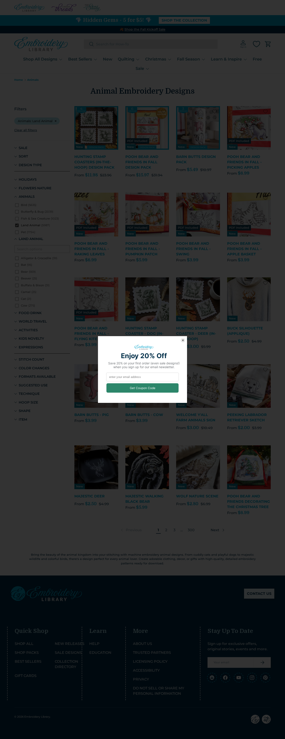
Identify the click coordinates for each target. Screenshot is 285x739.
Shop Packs (27, 652)
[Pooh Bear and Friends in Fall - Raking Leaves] (96, 214)
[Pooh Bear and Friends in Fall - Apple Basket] (249, 214)
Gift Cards (26, 676)
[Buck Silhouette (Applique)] (249, 299)
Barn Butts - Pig (91, 415)
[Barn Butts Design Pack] (198, 128)
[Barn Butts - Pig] (96, 386)
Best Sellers (80, 59)
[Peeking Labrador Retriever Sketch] (249, 386)
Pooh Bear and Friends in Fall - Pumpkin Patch (142, 248)
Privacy (141, 679)
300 (191, 530)
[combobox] (151, 44)
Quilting (126, 59)
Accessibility (146, 670)
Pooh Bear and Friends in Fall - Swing (193, 248)
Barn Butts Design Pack (196, 159)
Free (257, 59)
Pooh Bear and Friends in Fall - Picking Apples (244, 162)
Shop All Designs (40, 59)
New (107, 59)
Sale (140, 68)
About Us (142, 644)
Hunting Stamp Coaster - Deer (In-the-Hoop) (196, 333)
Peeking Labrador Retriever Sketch (247, 417)
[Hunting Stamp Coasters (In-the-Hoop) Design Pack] (96, 128)
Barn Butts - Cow (144, 415)
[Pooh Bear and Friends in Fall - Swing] (198, 214)
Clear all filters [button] (25, 130)
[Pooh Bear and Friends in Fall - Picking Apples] (249, 128)
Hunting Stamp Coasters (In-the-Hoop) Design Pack (94, 162)
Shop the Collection (184, 20)
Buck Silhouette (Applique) (245, 331)
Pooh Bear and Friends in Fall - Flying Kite (91, 333)
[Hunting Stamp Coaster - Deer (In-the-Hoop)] (198, 299)
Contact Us (259, 594)
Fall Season (188, 59)
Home (18, 80)
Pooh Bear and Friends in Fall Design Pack (141, 162)
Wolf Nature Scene (197, 496)
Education (100, 652)
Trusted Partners (152, 652)
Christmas (155, 59)
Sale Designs (68, 652)
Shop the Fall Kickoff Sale (144, 29)
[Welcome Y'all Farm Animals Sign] (198, 386)
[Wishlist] (256, 44)
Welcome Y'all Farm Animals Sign (195, 417)
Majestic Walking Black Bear (144, 499)
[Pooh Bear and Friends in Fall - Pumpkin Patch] (147, 214)
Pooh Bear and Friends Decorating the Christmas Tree (248, 501)
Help (94, 644)
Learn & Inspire (226, 59)
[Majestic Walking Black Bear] (147, 467)
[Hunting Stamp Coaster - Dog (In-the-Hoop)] (147, 299)
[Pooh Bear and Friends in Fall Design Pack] (147, 128)
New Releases (69, 644)
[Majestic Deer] (96, 467)
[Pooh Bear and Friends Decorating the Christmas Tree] (249, 467)
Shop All (24, 644)
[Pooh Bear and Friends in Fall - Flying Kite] (96, 299)
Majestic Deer (89, 496)
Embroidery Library (37, 716)
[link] (130, 530)
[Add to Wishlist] (113, 111)
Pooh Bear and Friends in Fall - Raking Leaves (91, 248)
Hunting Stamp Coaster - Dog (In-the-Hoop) (144, 333)
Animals (33, 80)
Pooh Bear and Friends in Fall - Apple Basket (244, 248)
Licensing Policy (150, 661)
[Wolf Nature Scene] (198, 467)
